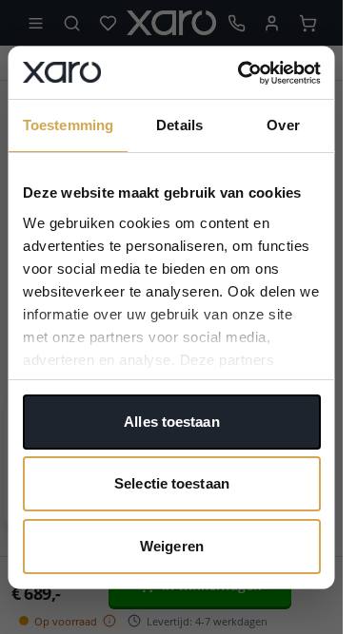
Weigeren (172, 545)
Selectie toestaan (171, 483)
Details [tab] (179, 125)
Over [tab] (283, 125)
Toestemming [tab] (68, 125)
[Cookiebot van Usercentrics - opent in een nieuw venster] (241, 72)
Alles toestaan (171, 421)
